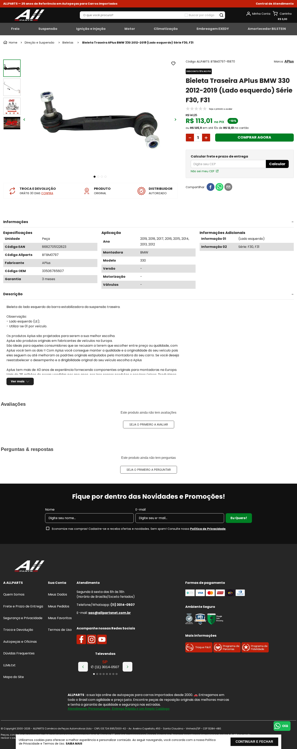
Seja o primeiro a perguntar (148, 469)
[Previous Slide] (83, 667)
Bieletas (67, 43)
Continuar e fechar (254, 741)
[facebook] (210, 187)
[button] (275, 4)
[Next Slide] (127, 667)
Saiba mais (74, 744)
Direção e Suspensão (39, 43)
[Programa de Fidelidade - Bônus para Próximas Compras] (255, 651)
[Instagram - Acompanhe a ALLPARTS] (91, 639)
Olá (285, 726)
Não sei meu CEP (202, 171)
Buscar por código (201, 15)
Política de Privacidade (208, 529)
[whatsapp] (219, 187)
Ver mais (17, 381)
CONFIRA (47, 193)
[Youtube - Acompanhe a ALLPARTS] (102, 639)
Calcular (277, 163)
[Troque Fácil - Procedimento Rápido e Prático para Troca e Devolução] (199, 651)
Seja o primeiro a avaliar (148, 424)
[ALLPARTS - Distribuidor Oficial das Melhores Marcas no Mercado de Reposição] (29, 566)
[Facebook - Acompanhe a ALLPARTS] (81, 639)
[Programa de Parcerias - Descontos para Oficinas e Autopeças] (227, 651)
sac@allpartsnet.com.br (109, 612)
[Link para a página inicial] (10, 42)
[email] (228, 187)
